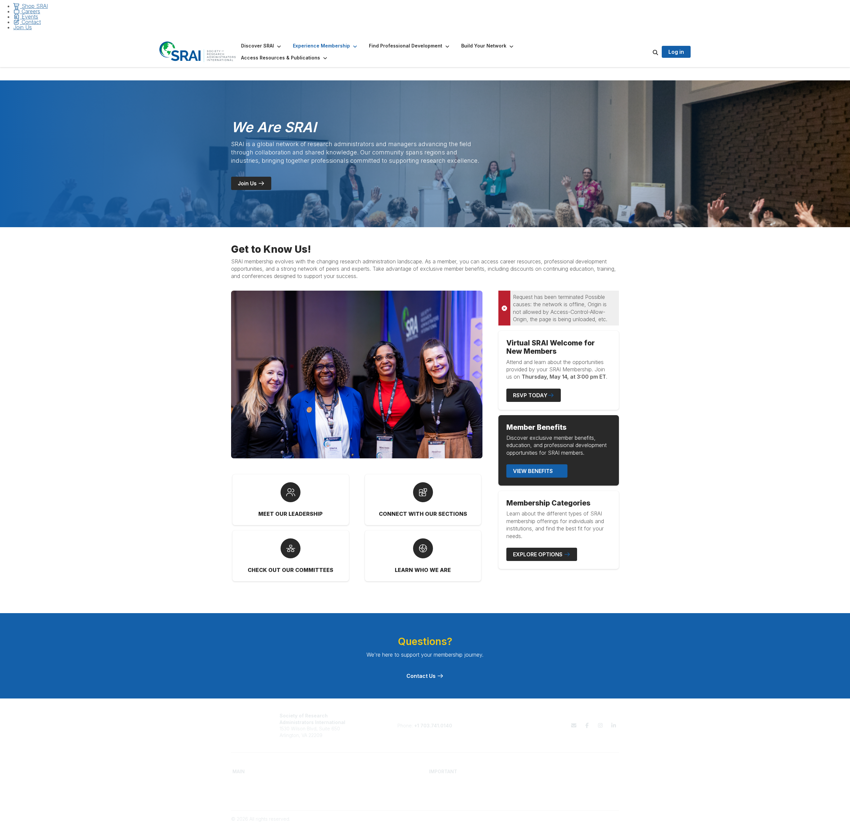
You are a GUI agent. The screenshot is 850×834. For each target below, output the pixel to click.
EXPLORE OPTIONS (538, 554)
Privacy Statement (547, 790)
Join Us (22, 27)
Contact (30, 22)
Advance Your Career (354, 783)
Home (238, 783)
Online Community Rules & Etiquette (566, 796)
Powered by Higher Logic (590, 825)
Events (29, 16)
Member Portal (543, 783)
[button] (262, 46)
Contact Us (421, 676)
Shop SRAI (34, 6)
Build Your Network (351, 790)
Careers (30, 11)
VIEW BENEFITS (533, 471)
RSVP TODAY (530, 395)
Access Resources (351, 796)
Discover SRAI (247, 790)
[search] (647, 52)
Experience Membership (259, 796)
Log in (676, 51)
